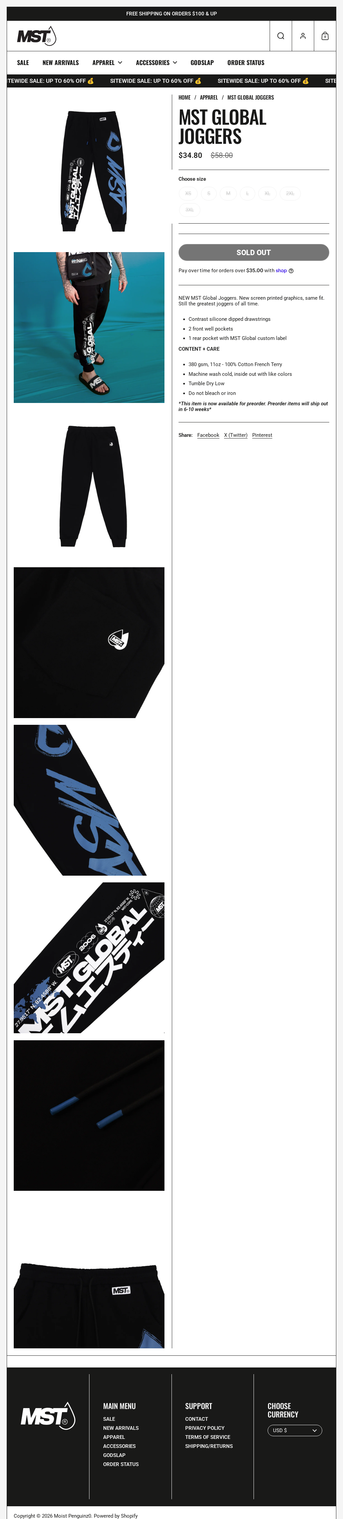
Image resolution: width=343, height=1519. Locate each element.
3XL (190, 210)
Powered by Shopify (116, 1516)
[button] (281, 36)
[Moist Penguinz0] (37, 36)
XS (188, 193)
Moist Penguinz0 (72, 1516)
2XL (290, 193)
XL (267, 193)
